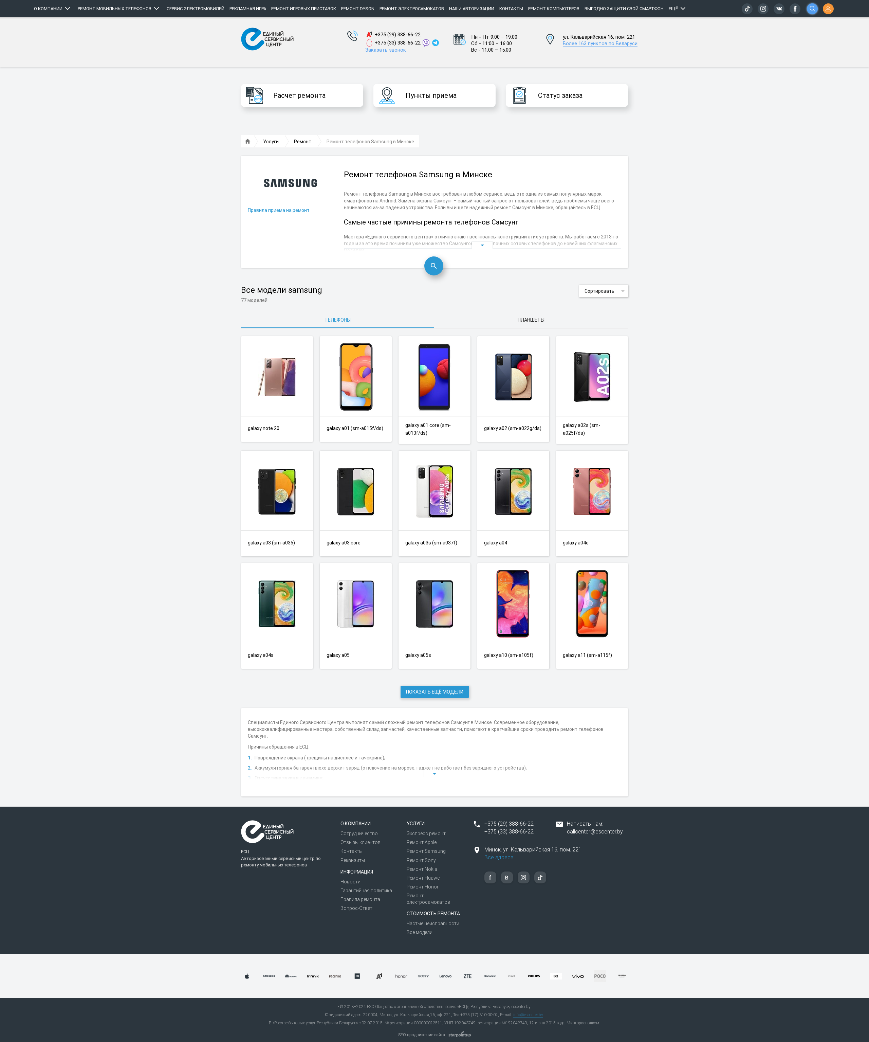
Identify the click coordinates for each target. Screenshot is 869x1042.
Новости (350, 881)
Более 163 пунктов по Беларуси (600, 43)
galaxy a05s (418, 655)
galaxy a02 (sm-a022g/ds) (512, 428)
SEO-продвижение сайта (421, 1034)
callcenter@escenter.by (595, 831)
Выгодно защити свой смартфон (624, 8)
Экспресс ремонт (426, 833)
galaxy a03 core (343, 542)
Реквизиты (352, 860)
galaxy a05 (338, 655)
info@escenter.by (528, 1014)
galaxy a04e (576, 542)
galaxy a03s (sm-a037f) (431, 542)
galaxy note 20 (263, 428)
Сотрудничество (359, 833)
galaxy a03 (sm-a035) (271, 542)
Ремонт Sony (421, 860)
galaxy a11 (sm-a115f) (587, 655)
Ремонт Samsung (426, 851)
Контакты (511, 8)
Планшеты (531, 320)
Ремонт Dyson (357, 8)
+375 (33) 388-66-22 (398, 43)
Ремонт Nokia (422, 869)
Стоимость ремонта (433, 913)
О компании (48, 8)
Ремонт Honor (423, 887)
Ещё (673, 8)
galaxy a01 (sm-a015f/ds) (355, 428)
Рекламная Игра (247, 8)
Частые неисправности (433, 923)
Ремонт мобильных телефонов (114, 8)
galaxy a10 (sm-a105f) (508, 655)
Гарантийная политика (366, 890)
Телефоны (338, 320)
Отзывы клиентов (360, 842)
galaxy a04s (261, 655)
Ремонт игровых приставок (303, 8)
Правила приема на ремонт (279, 210)
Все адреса (499, 857)
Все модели (419, 932)
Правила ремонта (360, 899)
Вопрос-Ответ (356, 908)
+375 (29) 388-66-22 (398, 35)
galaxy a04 (495, 542)
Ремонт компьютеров (553, 8)
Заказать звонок (385, 50)
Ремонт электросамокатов (412, 8)
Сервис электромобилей (195, 8)
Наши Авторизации (471, 8)
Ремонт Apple (422, 842)
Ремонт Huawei (424, 878)
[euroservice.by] (247, 141)
